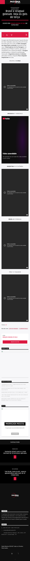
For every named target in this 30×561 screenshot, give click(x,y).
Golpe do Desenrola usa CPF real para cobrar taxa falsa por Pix (14, 389)
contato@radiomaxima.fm (9, 530)
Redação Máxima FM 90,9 (17, 23)
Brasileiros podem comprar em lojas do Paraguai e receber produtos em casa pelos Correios (14, 399)
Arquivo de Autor (15, 342)
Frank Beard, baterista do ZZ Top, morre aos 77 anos (14, 392)
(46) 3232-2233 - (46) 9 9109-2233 (11, 527)
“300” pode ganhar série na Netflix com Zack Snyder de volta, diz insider (15, 395)
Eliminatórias (15, 9)
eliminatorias (24, 328)
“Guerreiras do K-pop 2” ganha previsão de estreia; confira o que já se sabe (14, 385)
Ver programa (15, 433)
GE (6, 325)
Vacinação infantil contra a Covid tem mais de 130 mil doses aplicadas (15, 452)
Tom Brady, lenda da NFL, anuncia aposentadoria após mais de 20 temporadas (15, 473)
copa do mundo (13, 328)
